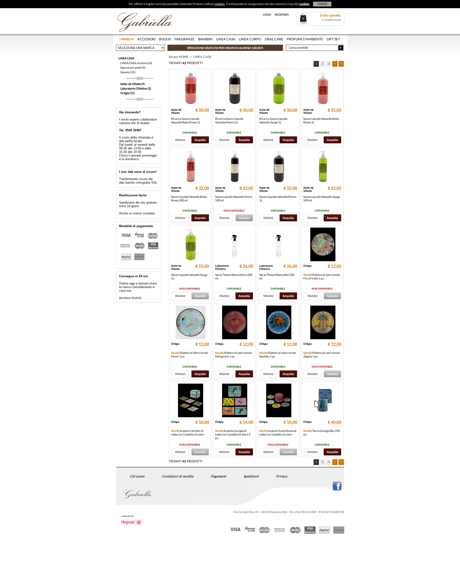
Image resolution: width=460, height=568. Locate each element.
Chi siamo (137, 476)
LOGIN (267, 14)
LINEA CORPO (250, 39)
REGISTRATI (282, 14)
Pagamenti (218, 476)
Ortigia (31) (127, 93)
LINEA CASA (225, 39)
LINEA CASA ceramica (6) (136, 63)
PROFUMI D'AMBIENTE (305, 39)
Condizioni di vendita (177, 476)
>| (341, 63)
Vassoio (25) (128, 72)
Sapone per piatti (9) (132, 67)
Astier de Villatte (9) (132, 84)
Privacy (281, 476)
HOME (184, 57)
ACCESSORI (146, 39)
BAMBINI (205, 39)
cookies (219, 4)
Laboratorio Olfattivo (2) (135, 88)
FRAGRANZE (184, 39)
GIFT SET (333, 39)
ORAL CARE (274, 39)
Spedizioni (251, 476)
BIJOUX (165, 39)
